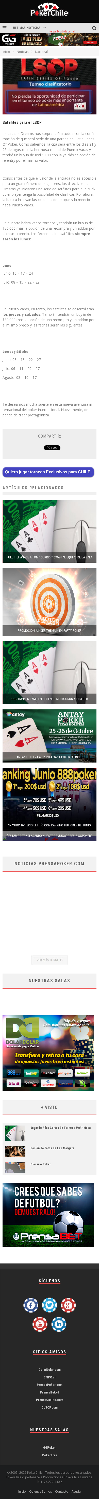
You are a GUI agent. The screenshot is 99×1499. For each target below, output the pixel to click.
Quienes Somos (40, 1491)
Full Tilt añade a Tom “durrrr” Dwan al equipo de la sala (49, 557)
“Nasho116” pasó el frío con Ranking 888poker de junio (49, 825)
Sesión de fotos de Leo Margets (52, 1148)
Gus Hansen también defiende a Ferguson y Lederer (49, 699)
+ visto (49, 1107)
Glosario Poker (40, 1164)
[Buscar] (95, 28)
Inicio (6, 52)
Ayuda (76, 1491)
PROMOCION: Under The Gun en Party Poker (49, 631)
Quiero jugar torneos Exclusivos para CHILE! (48, 472)
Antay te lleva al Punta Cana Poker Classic (49, 757)
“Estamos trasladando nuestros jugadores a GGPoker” (49, 836)
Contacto (61, 1491)
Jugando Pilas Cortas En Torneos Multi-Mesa (60, 1128)
